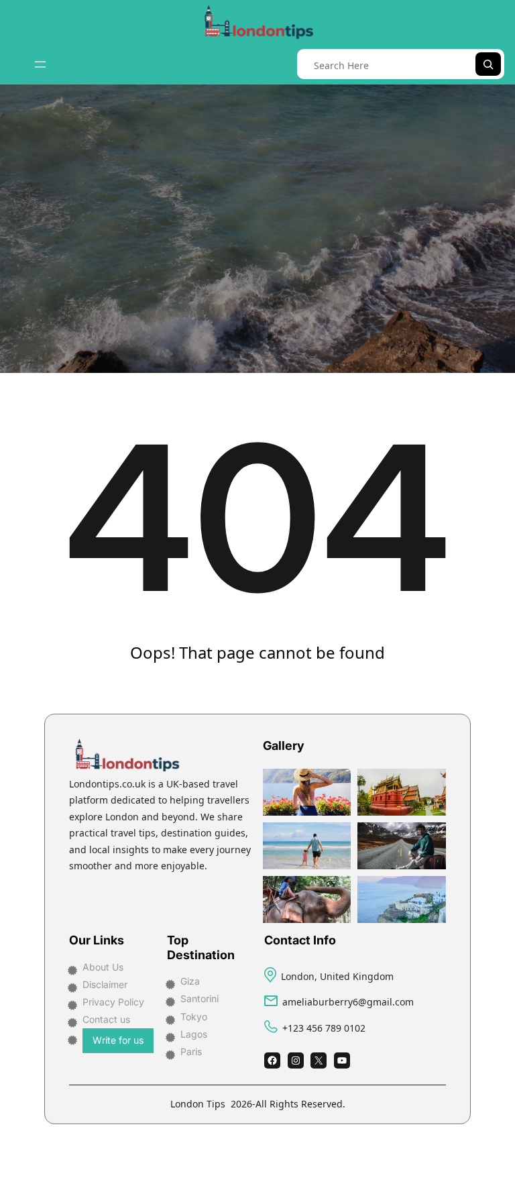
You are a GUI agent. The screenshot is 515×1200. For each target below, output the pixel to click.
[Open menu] (40, 64)
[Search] (488, 64)
